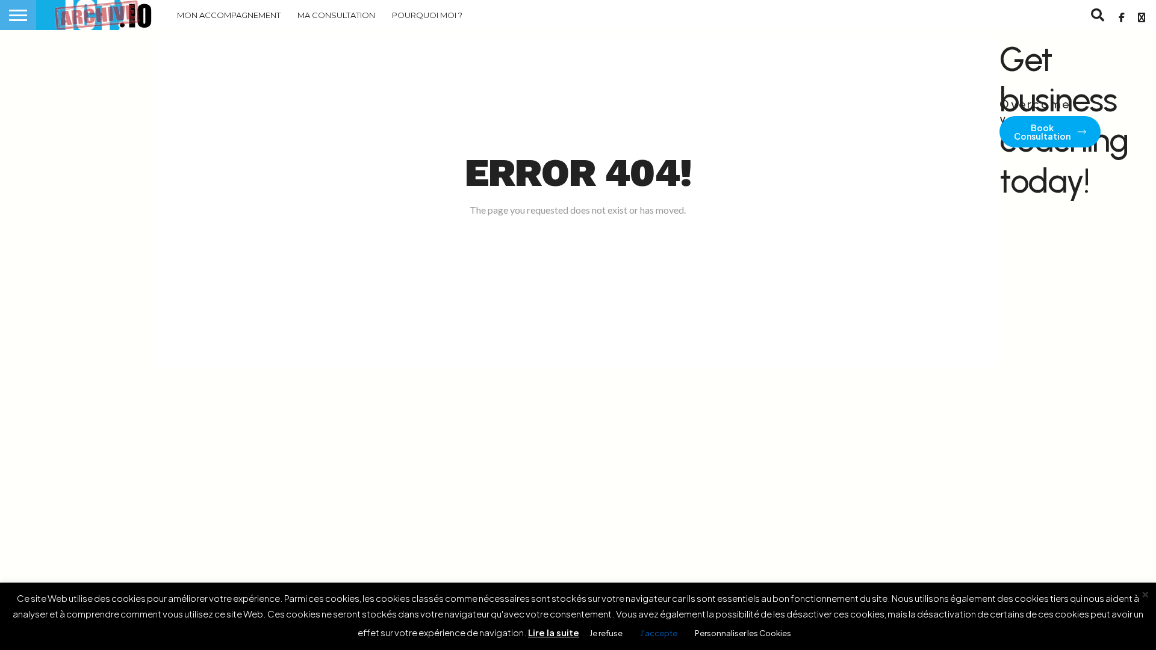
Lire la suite (553, 632)
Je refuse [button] (606, 633)
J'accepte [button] (658, 633)
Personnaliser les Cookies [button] (743, 633)
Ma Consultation (336, 15)
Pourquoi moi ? (427, 15)
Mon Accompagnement (229, 15)
